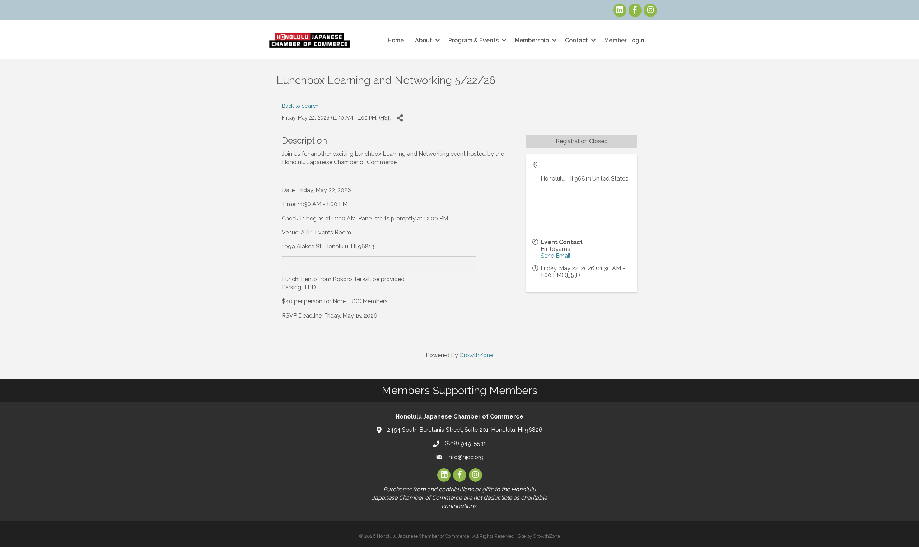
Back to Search (300, 106)
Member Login (624, 40)
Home (396, 40)
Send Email (555, 255)
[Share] (400, 118)
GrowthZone (476, 355)
